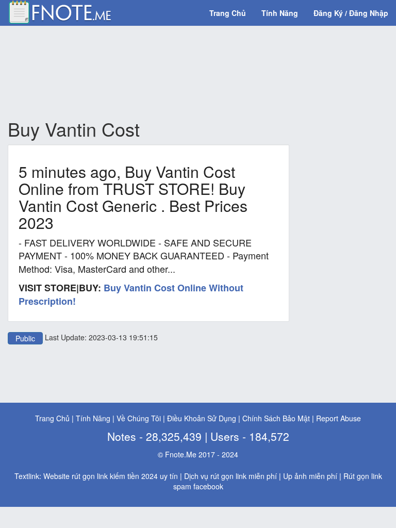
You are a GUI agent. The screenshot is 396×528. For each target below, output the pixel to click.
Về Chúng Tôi (139, 418)
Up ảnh (295, 476)
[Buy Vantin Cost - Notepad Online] (59, 11)
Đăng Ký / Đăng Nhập (351, 13)
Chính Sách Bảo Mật (276, 418)
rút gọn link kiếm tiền (105, 476)
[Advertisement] (195, 73)
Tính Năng (279, 13)
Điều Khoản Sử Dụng (201, 418)
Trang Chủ (227, 13)
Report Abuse (338, 418)
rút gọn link (228, 476)
